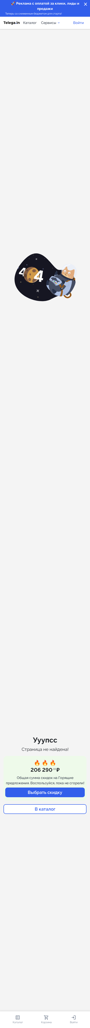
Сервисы (48, 23)
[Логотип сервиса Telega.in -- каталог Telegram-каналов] (11, 23)
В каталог (45, 809)
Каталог (30, 23)
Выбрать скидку (45, 792)
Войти (78, 23)
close (85, 4)
